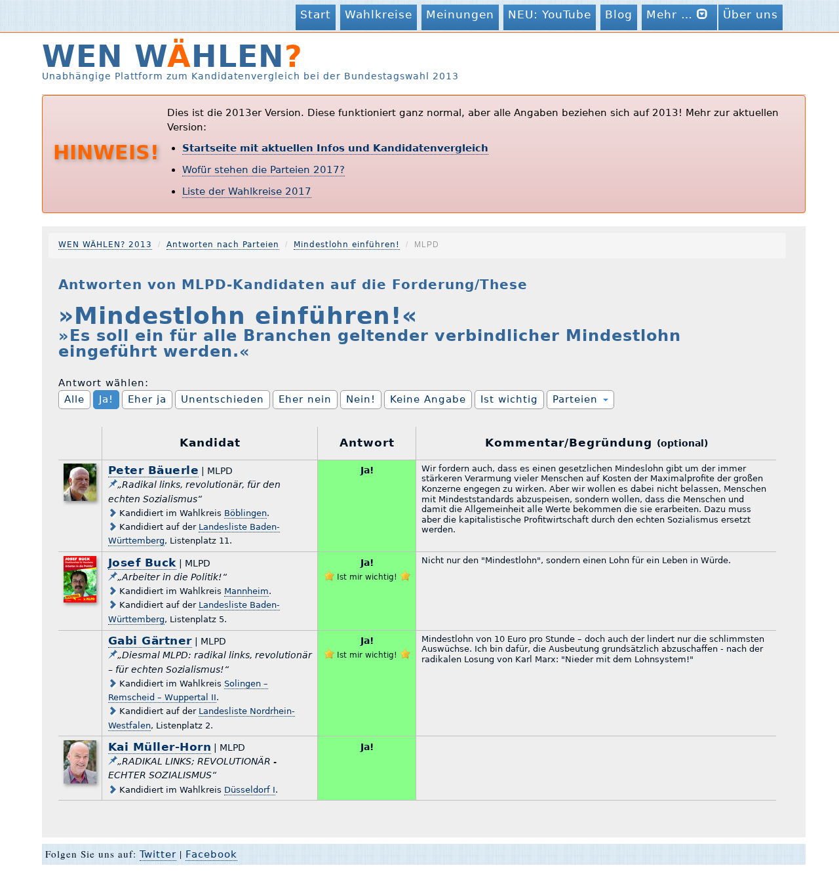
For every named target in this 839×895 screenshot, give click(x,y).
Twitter (158, 854)
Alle (74, 399)
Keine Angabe (428, 399)
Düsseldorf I (249, 790)
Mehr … (671, 14)
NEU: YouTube (549, 14)
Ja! (106, 399)
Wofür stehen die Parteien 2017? (263, 170)
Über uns (750, 14)
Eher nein (305, 399)
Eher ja (147, 399)
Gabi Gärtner (150, 640)
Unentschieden (222, 399)
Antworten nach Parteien (222, 244)
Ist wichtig (509, 399)
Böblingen (245, 513)
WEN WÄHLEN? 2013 (105, 244)
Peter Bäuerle (153, 470)
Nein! (361, 399)
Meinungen (460, 14)
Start (315, 14)
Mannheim (246, 591)
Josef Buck (142, 562)
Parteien (577, 399)
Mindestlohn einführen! (347, 244)
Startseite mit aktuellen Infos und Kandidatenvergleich (335, 148)
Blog (619, 14)
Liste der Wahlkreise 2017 (246, 191)
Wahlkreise (378, 14)
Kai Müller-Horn (160, 746)
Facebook (211, 854)
